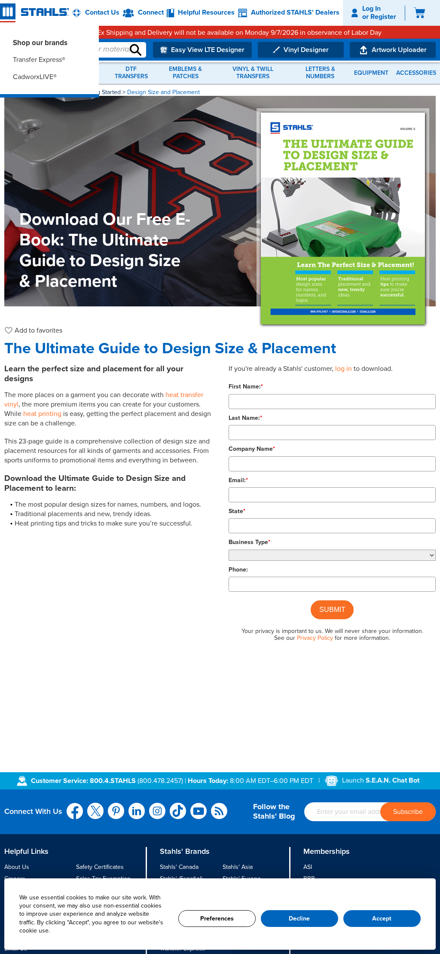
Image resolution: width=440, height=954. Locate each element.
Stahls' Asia (238, 867)
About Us (16, 867)
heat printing (42, 414)
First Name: (246, 386)
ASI (307, 867)
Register (383, 16)
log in (343, 368)
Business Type (249, 542)
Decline (299, 918)
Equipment (371, 73)
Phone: (238, 569)
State (237, 511)
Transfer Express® (39, 59)
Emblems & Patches (185, 73)
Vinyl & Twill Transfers (252, 73)
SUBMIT (332, 609)
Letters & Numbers (320, 73)
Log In (371, 8)
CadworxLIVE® (35, 77)
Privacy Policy (315, 638)
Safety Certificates (100, 867)
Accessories (416, 73)
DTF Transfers (131, 73)
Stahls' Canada (179, 867)
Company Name (252, 449)
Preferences (217, 918)
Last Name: (245, 418)
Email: (238, 480)
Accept (381, 918)
